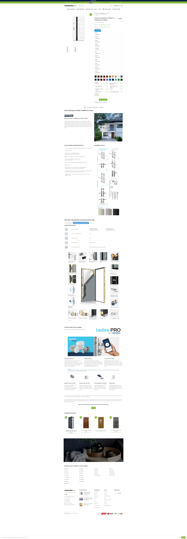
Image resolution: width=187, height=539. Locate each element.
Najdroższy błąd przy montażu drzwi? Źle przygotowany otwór (87, 493)
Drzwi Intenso (66, 479)
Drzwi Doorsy (66, 481)
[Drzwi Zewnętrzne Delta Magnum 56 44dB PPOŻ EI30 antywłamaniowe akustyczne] (71, 422)
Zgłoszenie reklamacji (107, 505)
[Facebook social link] (114, 493)
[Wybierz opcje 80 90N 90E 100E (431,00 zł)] (108, 38)
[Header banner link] (93, 0)
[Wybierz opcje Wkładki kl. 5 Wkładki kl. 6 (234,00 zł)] (108, 73)
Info (179, 537)
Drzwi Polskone (66, 477)
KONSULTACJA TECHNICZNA (97, 2)
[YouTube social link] (119, 493)
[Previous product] (95, 15)
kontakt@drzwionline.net (71, 504)
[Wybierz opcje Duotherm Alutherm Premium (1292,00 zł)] (108, 57)
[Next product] (97, 15)
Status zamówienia (97, 507)
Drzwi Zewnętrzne (112, 475)
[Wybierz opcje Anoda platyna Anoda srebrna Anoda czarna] (108, 69)
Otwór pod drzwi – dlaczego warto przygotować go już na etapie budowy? (88, 499)
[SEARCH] (111, 6)
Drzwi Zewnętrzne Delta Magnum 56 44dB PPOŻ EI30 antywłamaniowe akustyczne (71, 431)
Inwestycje (95, 503)
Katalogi (105, 503)
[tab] (85, 107)
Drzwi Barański (66, 483)
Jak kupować (96, 492)
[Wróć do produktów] (96, 15)
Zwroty (95, 501)
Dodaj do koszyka (103, 99)
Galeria (105, 501)
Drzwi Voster (66, 475)
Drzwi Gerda (81, 475)
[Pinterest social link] (120, 493)
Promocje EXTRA (96, 505)
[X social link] (116, 493)
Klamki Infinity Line (97, 475)
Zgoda (183, 537)
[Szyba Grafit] (108, 50)
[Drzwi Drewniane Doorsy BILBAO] (101, 422)
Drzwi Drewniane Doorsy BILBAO (101, 430)
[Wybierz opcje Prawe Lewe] (108, 42)
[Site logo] (70, 5)
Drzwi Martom (81, 481)
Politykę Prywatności (88, 458)
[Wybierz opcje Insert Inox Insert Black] (108, 54)
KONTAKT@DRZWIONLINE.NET (69, 2)
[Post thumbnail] (81, 494)
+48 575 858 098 (69, 503)
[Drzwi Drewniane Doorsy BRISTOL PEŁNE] (86, 422)
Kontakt (105, 492)
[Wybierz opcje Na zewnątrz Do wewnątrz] (108, 46)
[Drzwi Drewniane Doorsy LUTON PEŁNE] (116, 422)
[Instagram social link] (117, 493)
